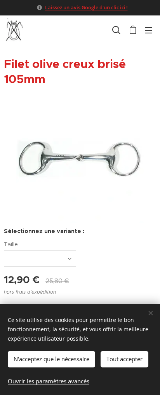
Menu (148, 30)
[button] (116, 30)
